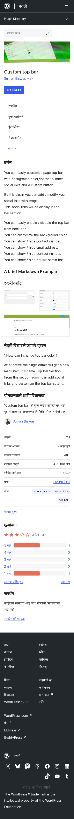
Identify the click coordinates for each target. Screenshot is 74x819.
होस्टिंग (8, 659)
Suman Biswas (15, 78)
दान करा (46, 695)
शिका (7, 680)
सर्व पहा (65, 582)
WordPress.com (18, 715)
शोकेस (43, 645)
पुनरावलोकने (15, 116)
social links (61, 491)
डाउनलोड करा (14, 89)
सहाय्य (8, 687)
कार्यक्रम (44, 687)
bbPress (12, 730)
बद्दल (6, 645)
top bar (63, 499)
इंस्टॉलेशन (14, 127)
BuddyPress (15, 737)
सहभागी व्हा (45, 680)
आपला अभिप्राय (13, 582)
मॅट (8, 723)
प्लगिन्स (43, 659)
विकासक (9, 695)
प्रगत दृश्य (10, 511)
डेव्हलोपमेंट (14, 138)
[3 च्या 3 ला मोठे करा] (64, 320)
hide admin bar (43, 491)
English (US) (61, 482)
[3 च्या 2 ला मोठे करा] (64, 295)
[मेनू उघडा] (67, 6)
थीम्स (42, 652)
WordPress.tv (16, 702)
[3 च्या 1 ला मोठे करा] (30, 295)
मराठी (17, 756)
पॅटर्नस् (43, 667)
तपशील (12, 105)
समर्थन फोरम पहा (14, 619)
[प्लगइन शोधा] (48, 33)
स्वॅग (41, 702)
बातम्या (8, 652)
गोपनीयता (9, 667)
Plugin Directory (15, 18)
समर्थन (12, 148)
